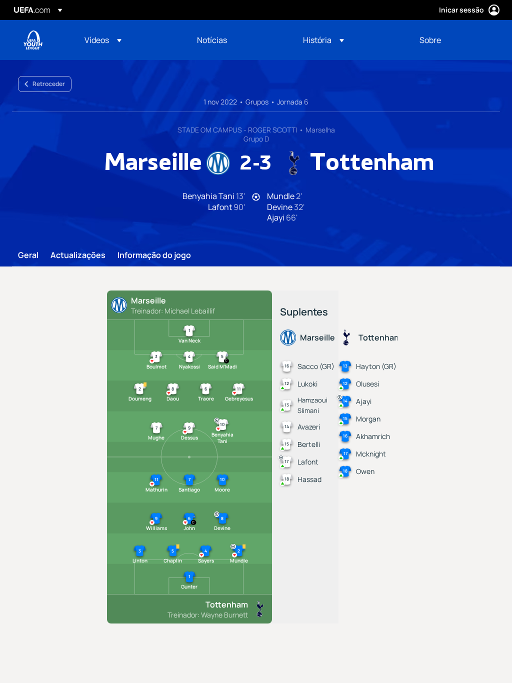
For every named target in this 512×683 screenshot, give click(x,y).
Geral (28, 255)
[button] (103, 40)
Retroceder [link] (48, 84)
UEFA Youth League (33, 40)
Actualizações (78, 255)
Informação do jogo (154, 255)
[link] (212, 40)
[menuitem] (128, 40)
